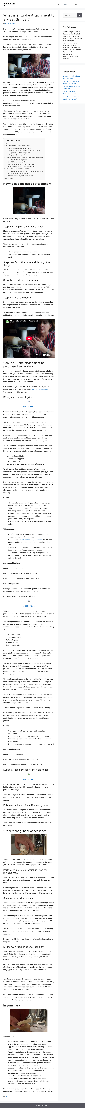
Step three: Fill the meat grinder (19, 153)
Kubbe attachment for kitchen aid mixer (22, 164)
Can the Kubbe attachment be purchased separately (24, 157)
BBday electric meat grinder (18, 160)
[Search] (79, 15)
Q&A (65, 4)
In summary (10, 178)
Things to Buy (76, 4)
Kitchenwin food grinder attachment (21, 176)
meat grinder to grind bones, (31, 540)
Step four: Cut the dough (17, 155)
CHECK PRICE (29, 407)
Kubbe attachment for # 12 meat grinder (22, 166)
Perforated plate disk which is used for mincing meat (26, 171)
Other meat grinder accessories (17, 169)
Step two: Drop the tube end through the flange (24, 150)
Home (59, 4)
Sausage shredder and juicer (18, 173)
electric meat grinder (40, 389)
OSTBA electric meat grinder (18, 162)
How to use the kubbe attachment (18, 146)
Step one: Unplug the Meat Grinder (20, 148)
